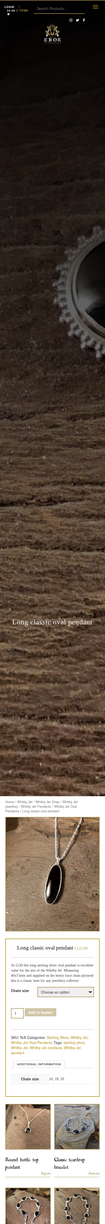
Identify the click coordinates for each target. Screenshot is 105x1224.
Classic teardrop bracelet (69, 1162)
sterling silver (73, 1042)
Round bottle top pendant (22, 1162)
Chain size (20, 990)
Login (9, 7)
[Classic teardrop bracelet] (77, 1127)
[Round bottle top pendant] (28, 1127)
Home (9, 801)
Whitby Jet (24, 801)
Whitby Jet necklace (46, 1047)
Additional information (39, 1064)
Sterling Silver (58, 1037)
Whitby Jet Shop (47, 801)
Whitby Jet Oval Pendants (31, 1042)
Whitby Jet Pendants (36, 806)
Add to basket (40, 1012)
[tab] (39, 1064)
